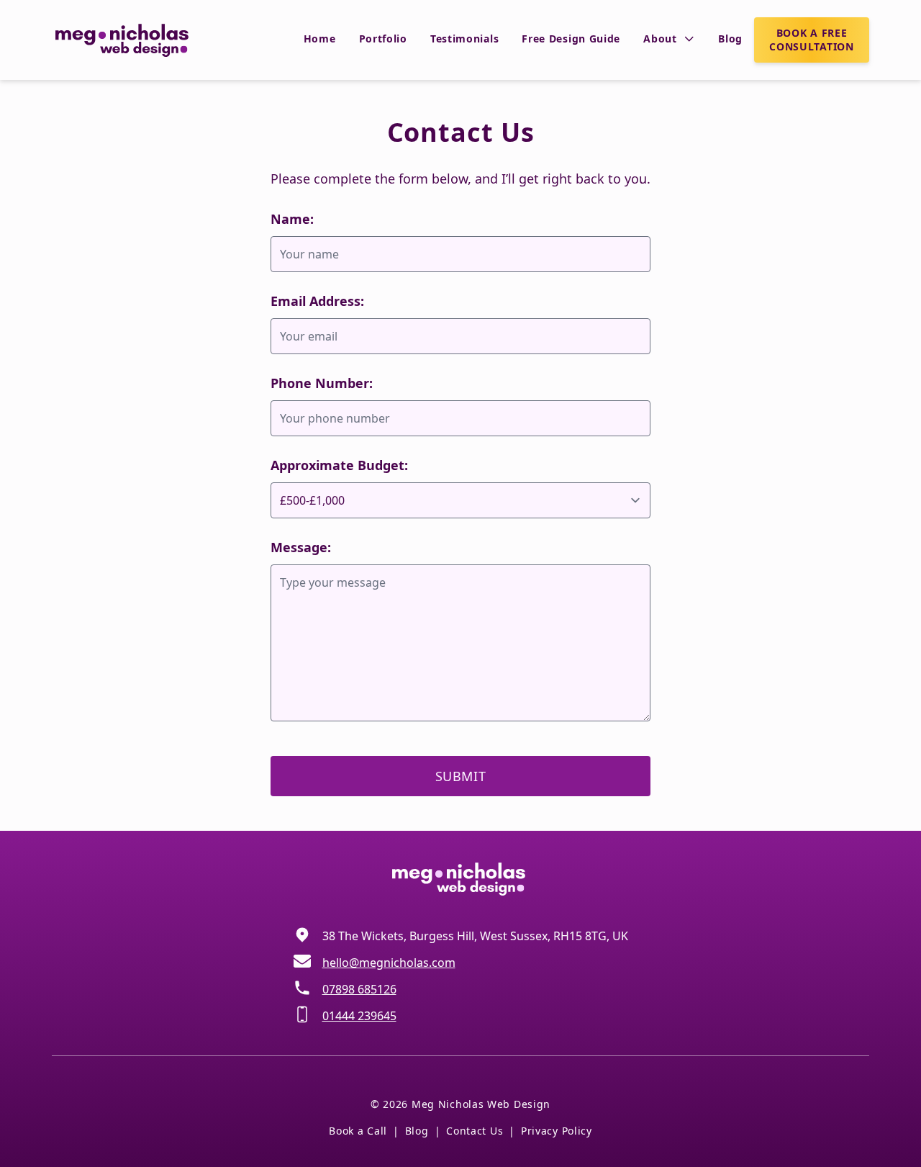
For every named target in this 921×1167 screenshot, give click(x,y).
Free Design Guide (571, 38)
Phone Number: (322, 383)
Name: (292, 218)
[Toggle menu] (689, 38)
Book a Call (358, 1130)
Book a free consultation (811, 39)
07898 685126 (359, 989)
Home (320, 38)
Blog (730, 38)
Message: (301, 547)
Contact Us (474, 1130)
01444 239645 (359, 1016)
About (660, 38)
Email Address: (317, 301)
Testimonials (464, 38)
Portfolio (383, 38)
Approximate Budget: (339, 465)
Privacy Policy (556, 1130)
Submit (460, 776)
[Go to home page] (124, 39)
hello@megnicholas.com (388, 962)
